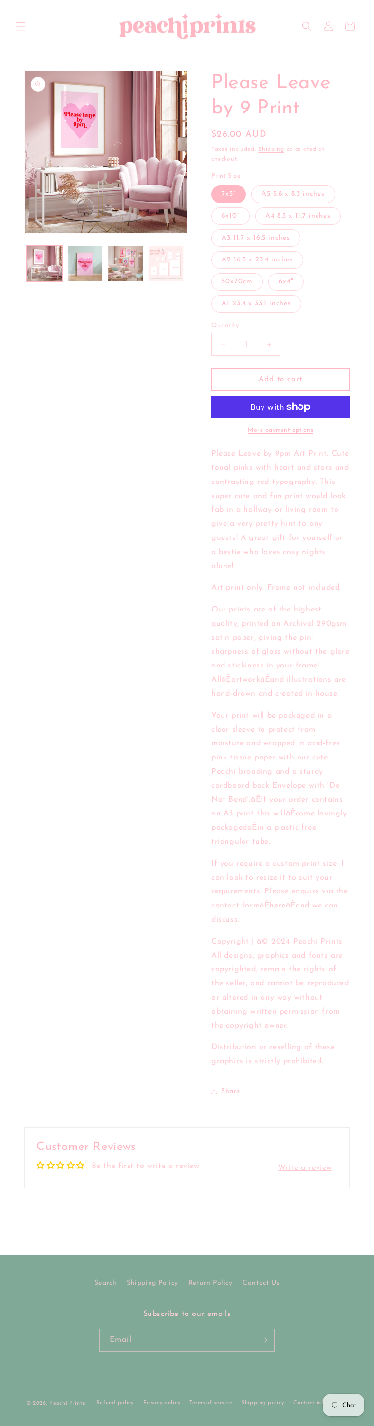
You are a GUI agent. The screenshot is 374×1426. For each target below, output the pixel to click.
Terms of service (210, 1403)
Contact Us (261, 1283)
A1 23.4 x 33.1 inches (256, 303)
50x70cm (237, 281)
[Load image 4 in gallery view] (166, 263)
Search (105, 1283)
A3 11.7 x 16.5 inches (256, 237)
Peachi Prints (67, 1403)
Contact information (320, 1403)
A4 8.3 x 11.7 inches (298, 216)
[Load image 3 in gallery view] (125, 263)
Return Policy (210, 1283)
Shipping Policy (152, 1283)
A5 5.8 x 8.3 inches (293, 194)
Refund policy (115, 1403)
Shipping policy (263, 1403)
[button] (20, 26)
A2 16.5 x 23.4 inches (257, 259)
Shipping (271, 149)
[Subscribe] (263, 1340)
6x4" (286, 281)
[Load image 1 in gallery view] (44, 263)
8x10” (231, 216)
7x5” (229, 194)
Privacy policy (162, 1403)
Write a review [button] (305, 1168)
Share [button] (230, 1091)
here (277, 905)
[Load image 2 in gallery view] (85, 263)
